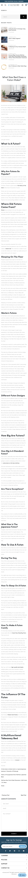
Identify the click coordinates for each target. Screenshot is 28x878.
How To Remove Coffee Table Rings (17, 66)
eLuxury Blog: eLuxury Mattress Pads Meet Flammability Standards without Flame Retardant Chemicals (18, 56)
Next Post (23, 795)
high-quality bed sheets (17, 667)
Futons (2, 210)
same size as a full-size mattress (11, 463)
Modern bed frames (13, 714)
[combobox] (14, 17)
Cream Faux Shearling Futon (19, 633)
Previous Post (5, 795)
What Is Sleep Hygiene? (14, 38)
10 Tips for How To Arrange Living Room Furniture (17, 29)
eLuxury (17, 760)
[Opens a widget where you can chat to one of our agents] (22, 875)
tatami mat (8, 248)
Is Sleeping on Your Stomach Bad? (17, 46)
